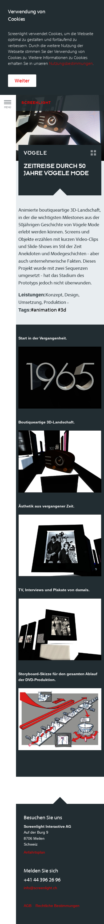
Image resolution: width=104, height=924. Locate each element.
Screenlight (36, 102)
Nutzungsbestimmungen (71, 63)
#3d (62, 310)
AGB (27, 906)
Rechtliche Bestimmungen (57, 906)
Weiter (22, 81)
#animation (44, 310)
